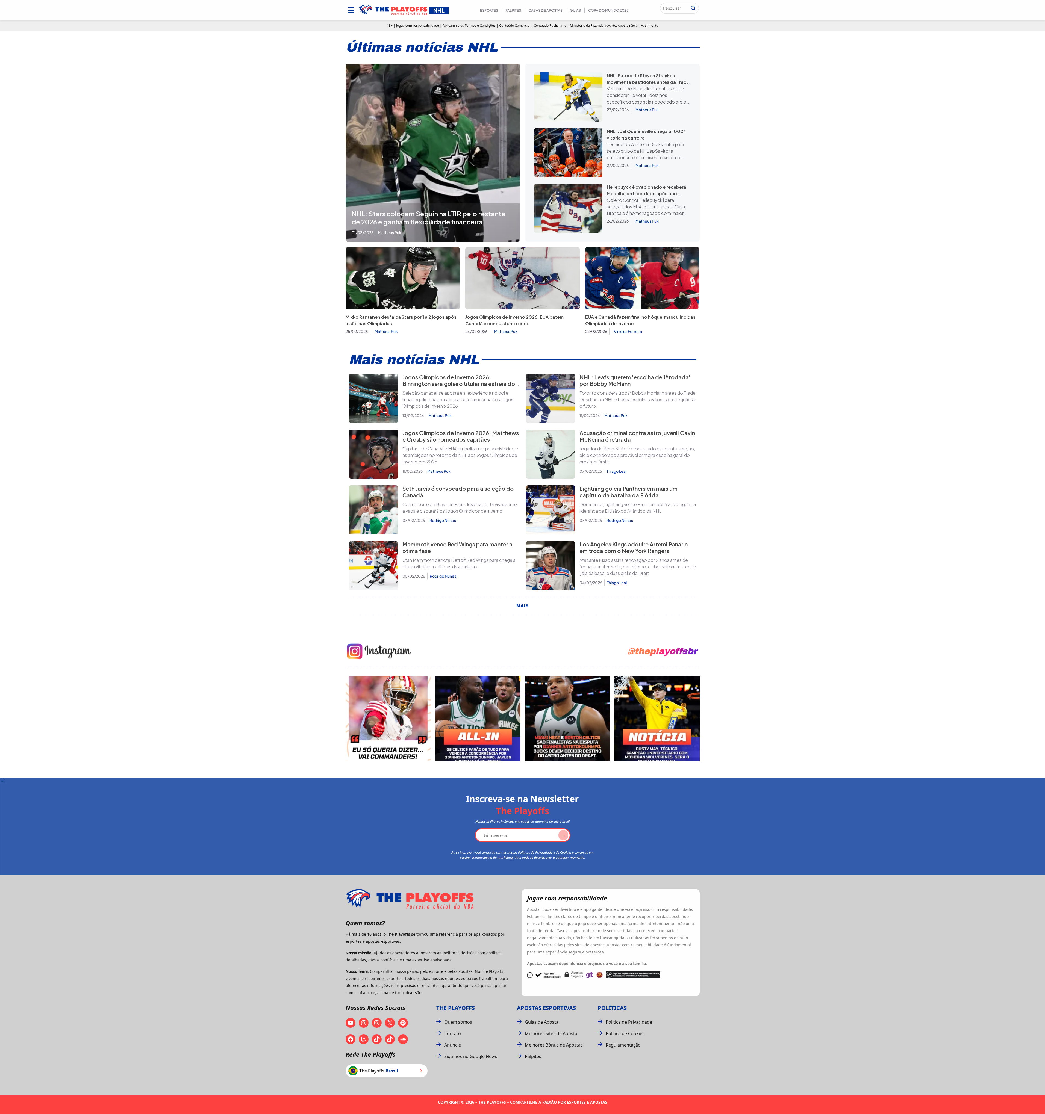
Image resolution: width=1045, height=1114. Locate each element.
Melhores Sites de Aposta (551, 1033)
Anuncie (452, 1045)
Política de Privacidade (629, 1022)
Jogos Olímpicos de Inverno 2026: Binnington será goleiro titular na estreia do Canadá (458, 384)
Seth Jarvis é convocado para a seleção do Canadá (458, 491)
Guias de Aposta (541, 1022)
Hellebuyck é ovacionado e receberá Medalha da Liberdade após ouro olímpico (646, 193)
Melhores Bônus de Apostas (554, 1045)
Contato (452, 1033)
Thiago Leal (616, 471)
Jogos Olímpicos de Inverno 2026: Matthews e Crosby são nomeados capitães (460, 436)
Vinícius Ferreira (628, 331)
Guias (575, 10)
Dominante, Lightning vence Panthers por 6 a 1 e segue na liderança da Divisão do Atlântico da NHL (637, 507)
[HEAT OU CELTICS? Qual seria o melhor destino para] (567, 718)
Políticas (612, 1008)
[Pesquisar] (693, 8)
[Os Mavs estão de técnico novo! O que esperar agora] (657, 718)
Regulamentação (623, 1045)
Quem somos (458, 1022)
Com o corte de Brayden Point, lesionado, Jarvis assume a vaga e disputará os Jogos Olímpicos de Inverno (459, 507)
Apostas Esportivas (546, 1008)
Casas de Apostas (545, 10)
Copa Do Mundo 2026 (608, 10)
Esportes (489, 10)
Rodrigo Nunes (442, 520)
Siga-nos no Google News (470, 1056)
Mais (522, 606)
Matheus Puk (647, 109)
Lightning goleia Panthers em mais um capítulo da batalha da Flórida (628, 491)
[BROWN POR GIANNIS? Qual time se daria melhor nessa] (477, 718)
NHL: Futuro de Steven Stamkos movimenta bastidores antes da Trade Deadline (648, 82)
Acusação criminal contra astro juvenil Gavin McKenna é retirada (637, 436)
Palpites (513, 10)
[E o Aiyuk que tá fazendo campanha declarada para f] (388, 718)
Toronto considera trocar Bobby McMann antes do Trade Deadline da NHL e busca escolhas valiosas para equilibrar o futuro (637, 399)
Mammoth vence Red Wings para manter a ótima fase (457, 547)
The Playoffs (455, 1008)
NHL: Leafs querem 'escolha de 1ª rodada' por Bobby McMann (634, 380)
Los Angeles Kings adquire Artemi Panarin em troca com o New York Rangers (633, 547)
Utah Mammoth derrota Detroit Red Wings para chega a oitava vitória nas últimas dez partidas (459, 563)
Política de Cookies (625, 1033)
